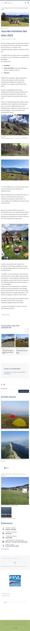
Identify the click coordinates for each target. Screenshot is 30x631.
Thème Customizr (23, 624)
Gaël (4, 39)
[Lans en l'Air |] (6, 2)
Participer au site (6, 593)
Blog (6, 8)
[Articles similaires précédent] (23, 330)
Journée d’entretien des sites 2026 (9, 505)
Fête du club (9, 533)
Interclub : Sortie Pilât (11, 529)
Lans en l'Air (11, 622)
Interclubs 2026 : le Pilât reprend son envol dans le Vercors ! (13, 460)
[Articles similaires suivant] (27, 330)
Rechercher (4, 388)
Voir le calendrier (5, 549)
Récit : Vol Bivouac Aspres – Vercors (9, 429)
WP (10, 624)
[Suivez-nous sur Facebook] (4, 384)
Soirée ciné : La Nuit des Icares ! (8, 518)
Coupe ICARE (9, 537)
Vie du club (11, 8)
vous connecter (14, 372)
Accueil (2, 8)
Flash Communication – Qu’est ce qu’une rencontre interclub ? (13, 474)
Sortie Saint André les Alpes (12, 546)
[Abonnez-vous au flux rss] (1, 384)
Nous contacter (5, 595)
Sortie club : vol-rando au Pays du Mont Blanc (16, 542)
